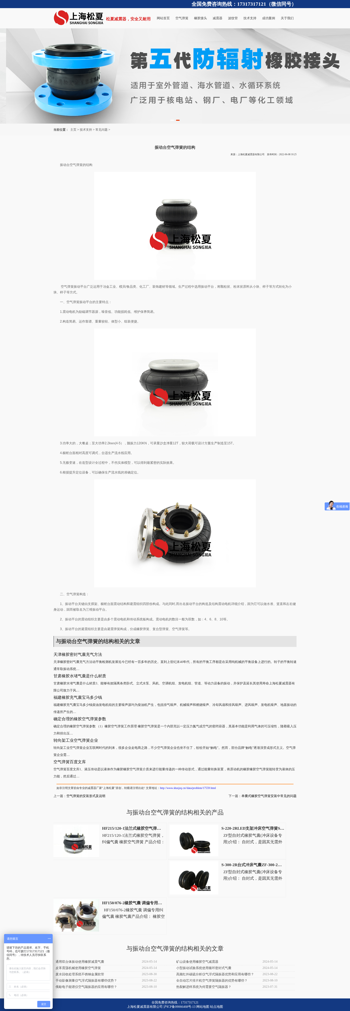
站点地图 (216, 1006)
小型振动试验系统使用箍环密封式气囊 (203, 968)
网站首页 (163, 18)
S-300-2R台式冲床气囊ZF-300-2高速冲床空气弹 (263, 864)
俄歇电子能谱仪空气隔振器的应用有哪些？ (86, 987)
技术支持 (249, 18)
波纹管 (233, 18)
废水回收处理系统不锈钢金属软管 (79, 974)
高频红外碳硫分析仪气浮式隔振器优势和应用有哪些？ (215, 974)
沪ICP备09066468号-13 (179, 1006)
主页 (73, 129)
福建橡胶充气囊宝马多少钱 (77, 697)
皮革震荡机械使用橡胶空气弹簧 (78, 968)
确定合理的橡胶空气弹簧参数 (79, 719)
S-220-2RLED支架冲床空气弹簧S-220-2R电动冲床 (265, 828)
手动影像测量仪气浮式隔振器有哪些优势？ (86, 980)
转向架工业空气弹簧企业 (75, 740)
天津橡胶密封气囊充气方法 (77, 654)
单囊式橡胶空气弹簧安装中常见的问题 (269, 796)
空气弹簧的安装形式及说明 (85, 796)
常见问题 (101, 129)
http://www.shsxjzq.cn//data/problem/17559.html (188, 788)
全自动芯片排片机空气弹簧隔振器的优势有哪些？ (212, 980)
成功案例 (268, 18)
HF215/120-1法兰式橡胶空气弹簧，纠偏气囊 (141, 828)
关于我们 (287, 18)
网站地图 (202, 1006)
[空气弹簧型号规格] (175, 76)
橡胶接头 (200, 18)
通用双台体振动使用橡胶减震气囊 (79, 961)
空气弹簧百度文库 (69, 762)
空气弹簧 (181, 18)
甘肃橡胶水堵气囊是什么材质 (79, 676)
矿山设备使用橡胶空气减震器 (197, 961)
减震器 (217, 18)
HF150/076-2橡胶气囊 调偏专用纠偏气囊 (138, 903)
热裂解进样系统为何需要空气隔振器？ (203, 987)
